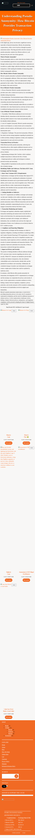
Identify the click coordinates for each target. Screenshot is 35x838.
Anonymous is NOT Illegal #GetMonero (26, 573)
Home (3, 745)
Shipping (4, 764)
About (3, 747)
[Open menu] (32, 5)
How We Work (6, 752)
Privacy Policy (5, 761)
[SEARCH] (16, 776)
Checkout (4, 759)
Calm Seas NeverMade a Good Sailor (8, 710)
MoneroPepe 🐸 (26, 436)
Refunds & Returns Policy (8, 766)
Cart (3, 756)
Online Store (5, 754)
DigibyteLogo (8, 573)
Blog (3, 749)
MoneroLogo (8, 436)
